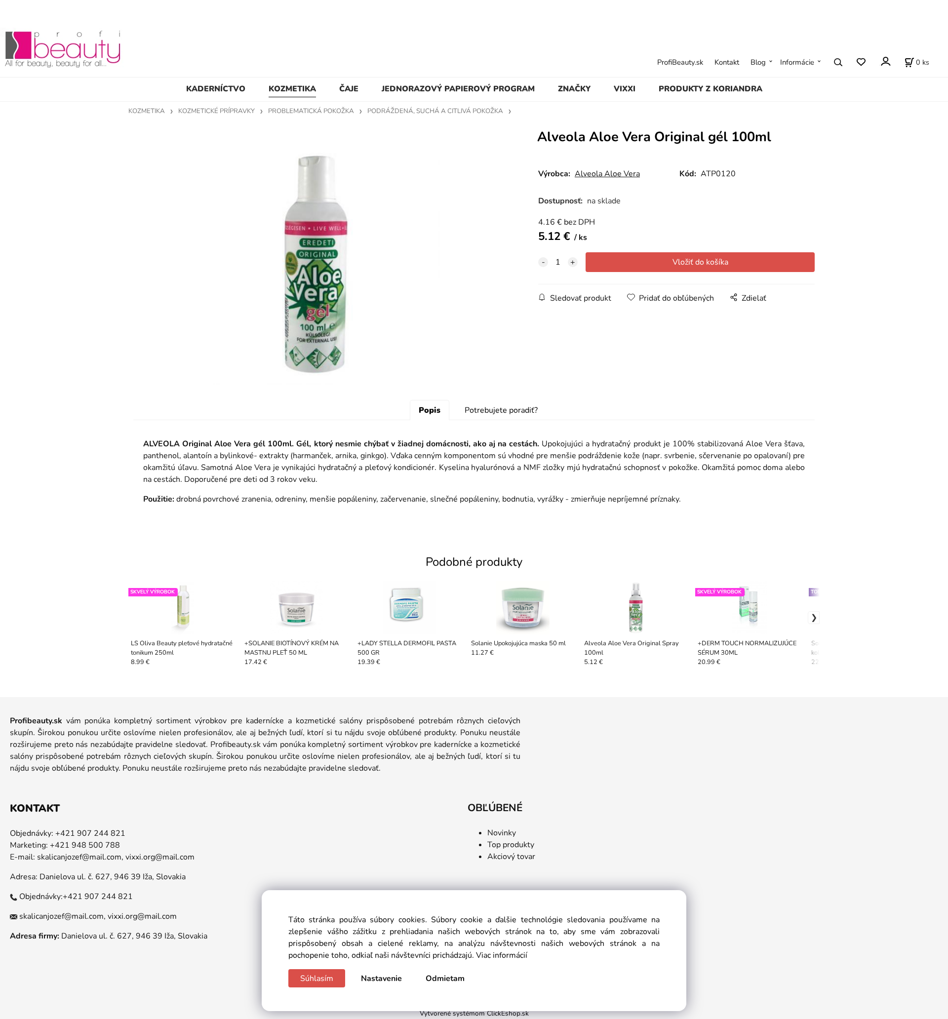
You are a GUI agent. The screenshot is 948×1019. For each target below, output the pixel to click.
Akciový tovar (511, 856)
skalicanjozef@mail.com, (80, 857)
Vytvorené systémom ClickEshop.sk (474, 1013)
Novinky (501, 832)
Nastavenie (381, 978)
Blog (758, 62)
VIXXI (624, 88)
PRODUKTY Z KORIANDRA (710, 88)
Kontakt (726, 62)
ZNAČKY (574, 88)
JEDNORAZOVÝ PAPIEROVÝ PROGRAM (458, 88)
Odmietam (445, 978)
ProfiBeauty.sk (680, 62)
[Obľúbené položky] (861, 62)
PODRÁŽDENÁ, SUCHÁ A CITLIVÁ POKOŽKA (435, 111)
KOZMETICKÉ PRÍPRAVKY (216, 111)
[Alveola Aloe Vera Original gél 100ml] (318, 263)
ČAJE (348, 88)
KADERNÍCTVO (215, 88)
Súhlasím (316, 978)
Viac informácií (501, 955)
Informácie (797, 62)
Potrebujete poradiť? (501, 410)
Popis (429, 410)
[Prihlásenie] (885, 61)
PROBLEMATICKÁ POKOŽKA (311, 111)
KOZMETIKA (292, 88)
